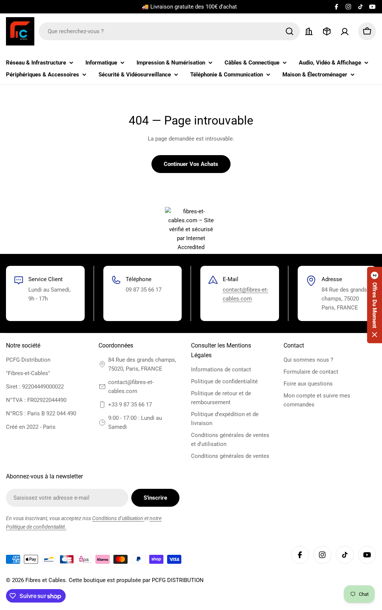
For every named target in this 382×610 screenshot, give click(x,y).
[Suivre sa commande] (326, 31)
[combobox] (169, 31)
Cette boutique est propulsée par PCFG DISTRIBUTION (136, 580)
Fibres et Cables (45, 580)
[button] (374, 305)
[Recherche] (289, 31)
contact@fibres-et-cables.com (131, 386)
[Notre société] (308, 31)
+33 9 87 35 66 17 (130, 404)
